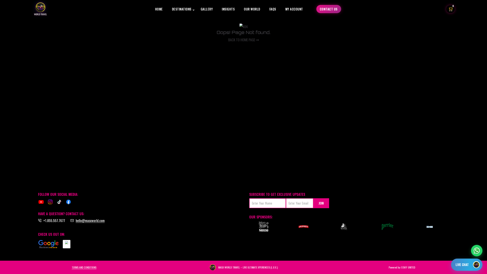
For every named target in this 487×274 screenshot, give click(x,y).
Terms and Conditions (84, 267)
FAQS (272, 9)
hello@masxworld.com (90, 220)
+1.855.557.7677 (54, 220)
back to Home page (242, 39)
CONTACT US (329, 9)
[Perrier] (388, 226)
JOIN (321, 203)
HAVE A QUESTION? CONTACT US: (61, 213)
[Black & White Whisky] (344, 226)
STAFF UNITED (408, 267)
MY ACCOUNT (294, 9)
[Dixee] (429, 226)
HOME (159, 9)
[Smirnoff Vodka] (301, 226)
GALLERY (207, 9)
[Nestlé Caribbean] (263, 226)
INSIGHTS (228, 9)
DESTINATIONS (182, 9)
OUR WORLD (252, 9)
